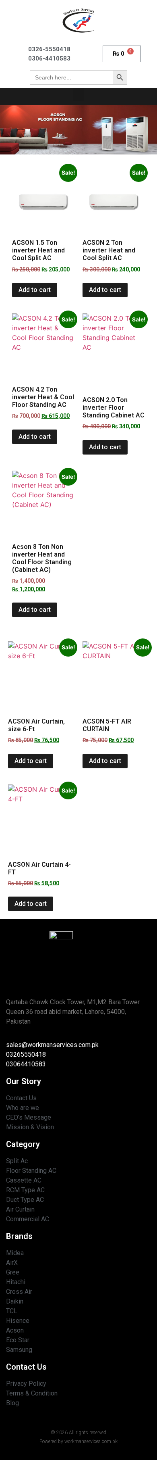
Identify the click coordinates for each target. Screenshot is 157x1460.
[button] (78, 94)
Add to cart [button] (35, 290)
